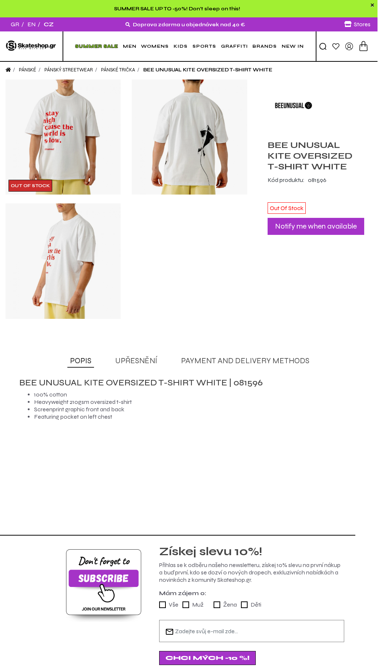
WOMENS (155, 46)
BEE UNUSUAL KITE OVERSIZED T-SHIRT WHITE (207, 70)
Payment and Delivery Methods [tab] (245, 360)
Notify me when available (316, 226)
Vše (173, 604)
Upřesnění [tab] (136, 360)
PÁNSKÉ (27, 70)
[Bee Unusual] (316, 105)
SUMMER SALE (96, 46)
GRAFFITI (234, 46)
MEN (130, 46)
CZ (49, 24)
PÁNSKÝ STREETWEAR (68, 70)
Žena (230, 604)
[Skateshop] (31, 46)
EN (31, 24)
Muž (198, 604)
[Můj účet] (349, 45)
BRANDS (264, 46)
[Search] (322, 46)
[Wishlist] (335, 46)
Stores (362, 24)
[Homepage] (8, 70)
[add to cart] (363, 46)
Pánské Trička (118, 70)
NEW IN (293, 46)
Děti (256, 604)
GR (15, 24)
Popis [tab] (80, 360)
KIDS (181, 46)
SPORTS (204, 46)
